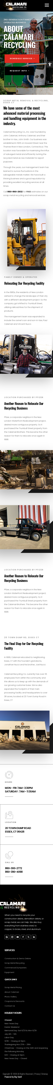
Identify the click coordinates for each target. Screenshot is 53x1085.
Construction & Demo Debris (18, 958)
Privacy (37, 1073)
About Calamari (12, 992)
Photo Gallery (11, 996)
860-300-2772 (13, 868)
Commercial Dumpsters (15, 967)
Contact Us (10, 1006)
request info (18, 71)
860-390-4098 (14, 872)
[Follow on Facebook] (23, 937)
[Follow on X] (28, 937)
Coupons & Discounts (14, 1001)
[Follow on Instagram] (12, 937)
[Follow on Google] (7, 937)
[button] (50, 64)
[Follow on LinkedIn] (34, 937)
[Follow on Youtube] (17, 937)
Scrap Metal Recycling (15, 963)
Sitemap (44, 1073)
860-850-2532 (15, 191)
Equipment (9, 972)
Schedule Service (21, 58)
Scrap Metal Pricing (13, 987)
